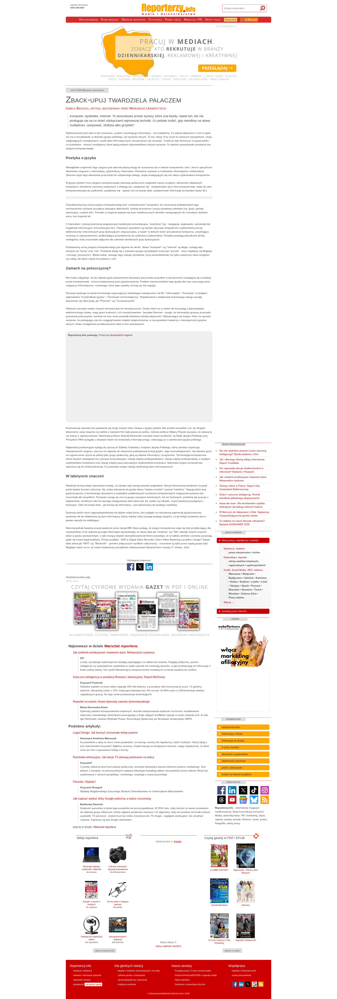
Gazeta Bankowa (219, 905)
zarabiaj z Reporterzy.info (244, 971)
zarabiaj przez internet (234, 611)
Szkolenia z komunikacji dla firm (190, 984)
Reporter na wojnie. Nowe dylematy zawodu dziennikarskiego (111, 701)
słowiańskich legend (121, 335)
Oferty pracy (213, 19)
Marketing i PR (193, 19)
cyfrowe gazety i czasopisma (131, 975)
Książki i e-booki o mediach (91, 904)
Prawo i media (173, 19)
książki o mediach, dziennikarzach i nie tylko (139, 971)
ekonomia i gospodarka (235, 754)
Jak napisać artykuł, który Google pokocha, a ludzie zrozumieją (112, 798)
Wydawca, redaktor (234, 548)
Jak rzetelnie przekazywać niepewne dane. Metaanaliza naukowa (113, 652)
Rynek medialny (109, 19)
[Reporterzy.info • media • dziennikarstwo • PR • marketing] (168, 12)
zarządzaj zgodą (93, 984)
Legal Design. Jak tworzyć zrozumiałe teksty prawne (105, 732)
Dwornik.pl (155, 993)
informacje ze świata (233, 740)
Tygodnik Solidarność (245, 940)
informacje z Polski (232, 733)
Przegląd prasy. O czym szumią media (193, 971)
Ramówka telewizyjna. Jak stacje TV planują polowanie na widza (113, 757)
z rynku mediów (230, 747)
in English (251, 19)
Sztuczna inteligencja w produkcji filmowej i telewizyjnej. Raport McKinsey (119, 677)
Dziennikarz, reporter (235, 557)
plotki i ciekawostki (232, 767)
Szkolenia (230, 19)
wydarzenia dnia (231, 727)
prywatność (78, 984)
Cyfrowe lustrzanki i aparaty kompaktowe (118, 869)
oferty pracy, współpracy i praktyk (240, 540)
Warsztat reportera (133, 19)
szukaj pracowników (241, 975)
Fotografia (155, 19)
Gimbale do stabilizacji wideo (91, 939)
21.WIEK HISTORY (219, 870)
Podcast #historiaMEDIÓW (187, 975)
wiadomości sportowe (234, 760)
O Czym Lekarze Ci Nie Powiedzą (219, 941)
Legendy (206, 975)
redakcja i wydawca (82, 971)
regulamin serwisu (82, 980)
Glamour (246, 905)
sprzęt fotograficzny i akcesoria (132, 980)
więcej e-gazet (232, 950)
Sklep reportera (182, 980)
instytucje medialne (127, 984)
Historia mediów (88, 19)
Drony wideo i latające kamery (117, 904)
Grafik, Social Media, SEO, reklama (243, 570)
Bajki (214, 975)
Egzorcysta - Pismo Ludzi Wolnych (246, 871)
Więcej (227, 602)
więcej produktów (104, 950)
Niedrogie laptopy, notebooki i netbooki (91, 869)
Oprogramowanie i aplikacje (118, 939)
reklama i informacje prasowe (87, 975)
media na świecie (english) (236, 774)
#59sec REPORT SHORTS (168, 946)
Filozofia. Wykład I (84, 781)
